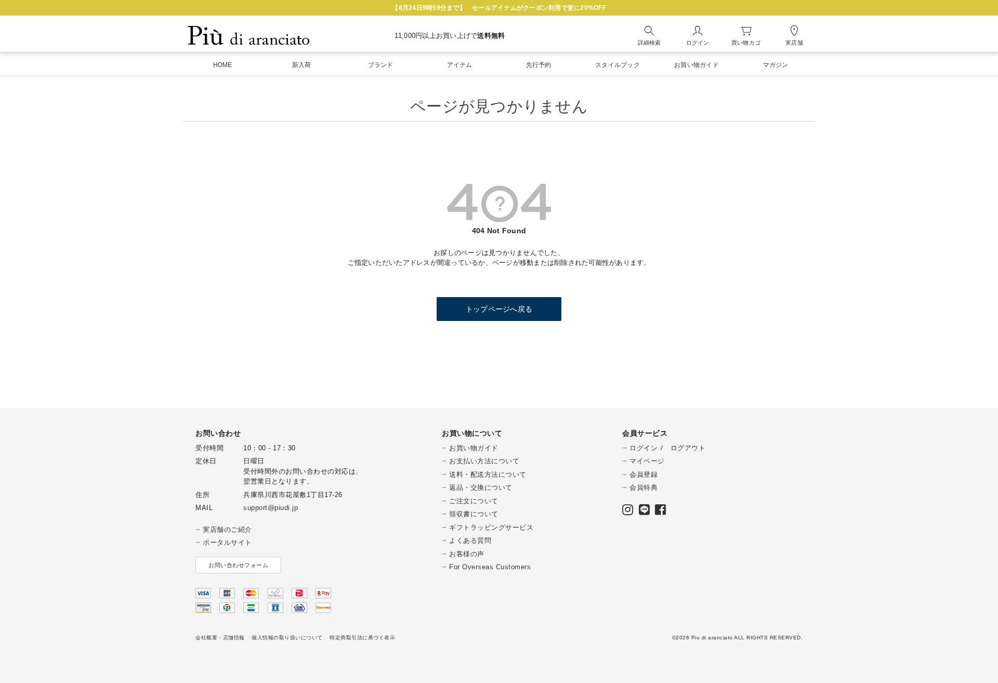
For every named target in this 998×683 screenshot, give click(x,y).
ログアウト (688, 448)
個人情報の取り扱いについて (287, 637)
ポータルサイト (227, 542)
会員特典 (643, 487)
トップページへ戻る (499, 309)
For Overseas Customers (490, 567)
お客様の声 (466, 554)
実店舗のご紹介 (227, 529)
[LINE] (644, 512)
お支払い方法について (484, 461)
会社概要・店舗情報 (220, 637)
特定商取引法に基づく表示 (362, 637)
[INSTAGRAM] (628, 512)
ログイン (643, 448)
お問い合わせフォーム (238, 565)
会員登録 (643, 474)
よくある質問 (470, 540)
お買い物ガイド (473, 448)
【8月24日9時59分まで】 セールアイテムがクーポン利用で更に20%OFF (499, 7)
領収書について (473, 514)
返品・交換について (481, 487)
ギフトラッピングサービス (491, 527)
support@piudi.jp (270, 508)
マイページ (647, 461)
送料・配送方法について (488, 474)
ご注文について (473, 501)
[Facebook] (660, 512)
